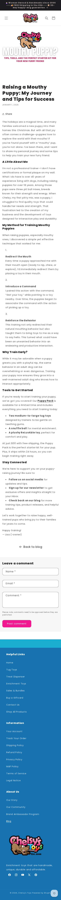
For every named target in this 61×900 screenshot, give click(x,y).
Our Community (15, 807)
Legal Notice (13, 780)
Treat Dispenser (15, 676)
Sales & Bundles (15, 690)
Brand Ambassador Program (22, 814)
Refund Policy (14, 752)
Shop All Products (16, 711)
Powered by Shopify (41, 893)
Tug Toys (11, 669)
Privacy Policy (14, 759)
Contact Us (13, 704)
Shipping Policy (15, 745)
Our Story (11, 800)
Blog (8, 821)
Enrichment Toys (16, 683)
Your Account (14, 731)
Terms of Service (16, 773)
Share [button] (8, 113)
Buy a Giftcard (14, 697)
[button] (6, 18)
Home (9, 662)
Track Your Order (16, 738)
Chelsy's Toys (25, 893)
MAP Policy (12, 766)
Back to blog (32, 547)
